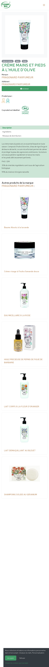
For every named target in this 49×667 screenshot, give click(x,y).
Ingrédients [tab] (6, 131)
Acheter (25, 88)
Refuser (22, 658)
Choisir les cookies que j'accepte (16, 663)
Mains (17, 61)
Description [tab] (7, 127)
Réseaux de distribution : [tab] (12, 135)
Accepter (10, 658)
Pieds (25, 61)
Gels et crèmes (7, 61)
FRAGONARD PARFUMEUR (17, 185)
